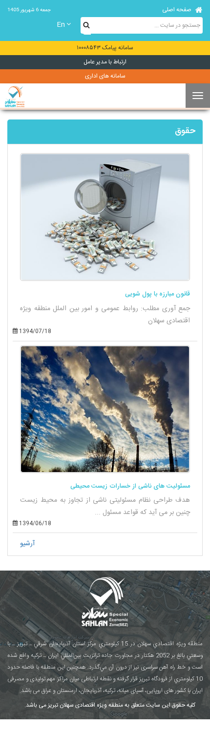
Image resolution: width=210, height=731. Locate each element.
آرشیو (27, 544)
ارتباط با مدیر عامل (105, 62)
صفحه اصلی (177, 10)
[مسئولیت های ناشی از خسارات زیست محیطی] (105, 409)
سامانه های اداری (105, 76)
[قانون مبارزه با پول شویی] (105, 217)
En (61, 25)
